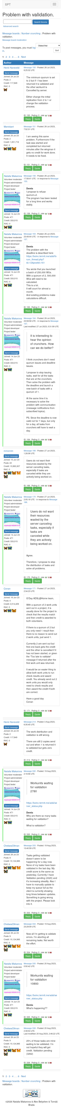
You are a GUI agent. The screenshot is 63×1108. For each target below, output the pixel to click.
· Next (23, 56)
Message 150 (30, 67)
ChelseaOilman (11, 845)
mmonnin (8, 450)
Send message (11, 72)
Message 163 (30, 233)
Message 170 (30, 496)
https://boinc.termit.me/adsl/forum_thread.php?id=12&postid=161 (41, 259)
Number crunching (30, 33)
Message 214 (30, 721)
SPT (8, 4)
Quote (37, 119)
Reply (28, 119)
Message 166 (30, 450)
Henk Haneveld (11, 67)
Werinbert (9, 126)
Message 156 (30, 175)
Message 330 (30, 771)
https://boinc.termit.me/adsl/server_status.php (41, 804)
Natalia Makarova (13, 176)
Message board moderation (14, 39)
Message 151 (30, 126)
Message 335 (30, 963)
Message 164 (30, 318)
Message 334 (30, 923)
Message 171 (30, 588)
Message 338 (30, 1028)
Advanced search (11, 26)
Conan (7, 588)
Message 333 (30, 845)
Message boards (11, 33)
